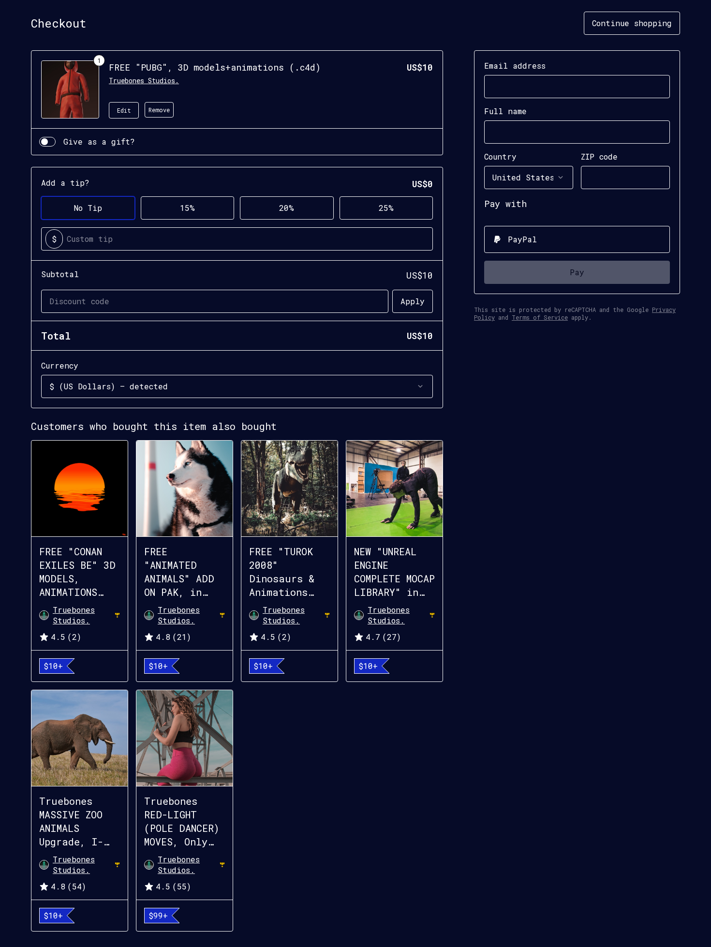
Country (500, 156)
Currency (59, 365)
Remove (159, 110)
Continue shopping (632, 23)
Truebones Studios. (144, 80)
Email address (515, 65)
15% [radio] (187, 208)
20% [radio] (286, 208)
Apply (412, 301)
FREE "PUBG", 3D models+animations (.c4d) (215, 67)
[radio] (577, 239)
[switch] (47, 142)
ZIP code (599, 156)
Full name (505, 111)
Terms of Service (540, 317)
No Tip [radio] (88, 208)
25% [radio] (386, 208)
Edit (124, 110)
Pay (577, 272)
